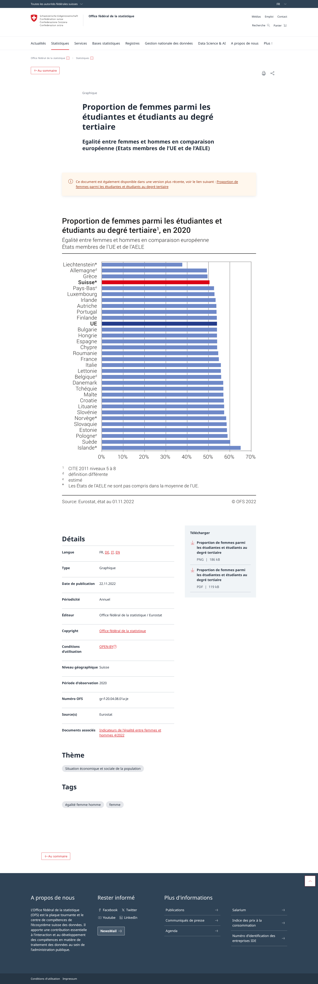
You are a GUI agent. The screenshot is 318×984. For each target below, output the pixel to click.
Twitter (131, 910)
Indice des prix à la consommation (247, 923)
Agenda (171, 931)
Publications (175, 910)
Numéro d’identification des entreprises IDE (253, 938)
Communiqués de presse (185, 920)
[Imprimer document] (263, 73)
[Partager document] (272, 73)
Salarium (239, 910)
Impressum (70, 979)
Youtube (109, 917)
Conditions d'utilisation (45, 979)
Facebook (110, 910)
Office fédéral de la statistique (111, 16)
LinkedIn (130, 917)
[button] (38, 43)
